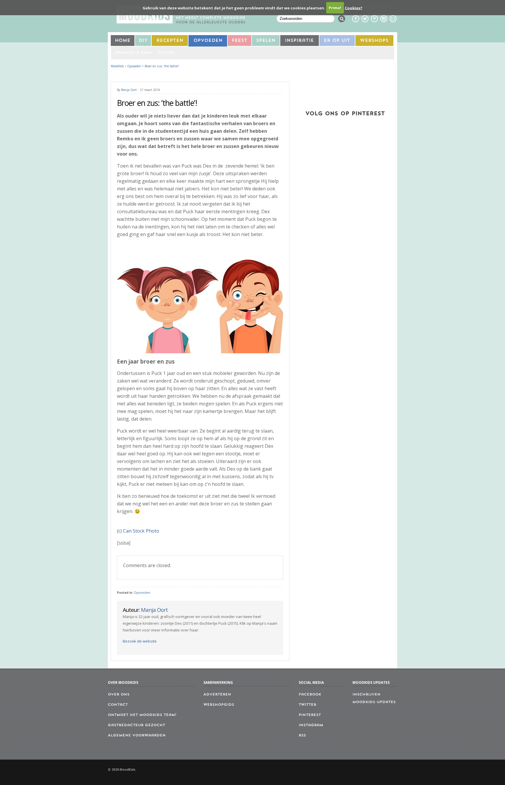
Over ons (118, 694)
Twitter (307, 705)
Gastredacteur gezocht (136, 725)
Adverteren (217, 694)
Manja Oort (129, 90)
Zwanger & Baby (133, 53)
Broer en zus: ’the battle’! (162, 66)
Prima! (335, 7)
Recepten (169, 41)
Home (122, 41)
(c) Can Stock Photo (138, 531)
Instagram (311, 725)
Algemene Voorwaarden (137, 735)
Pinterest (310, 715)
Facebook (310, 694)
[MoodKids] (181, 21)
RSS (302, 735)
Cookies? (353, 7)
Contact (118, 705)
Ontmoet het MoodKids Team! (142, 715)
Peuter (166, 53)
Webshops (374, 41)
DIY (143, 41)
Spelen (265, 41)
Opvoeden (207, 41)
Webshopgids (218, 705)
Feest (239, 41)
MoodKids (117, 66)
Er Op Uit (337, 41)
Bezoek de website (140, 641)
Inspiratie (299, 41)
